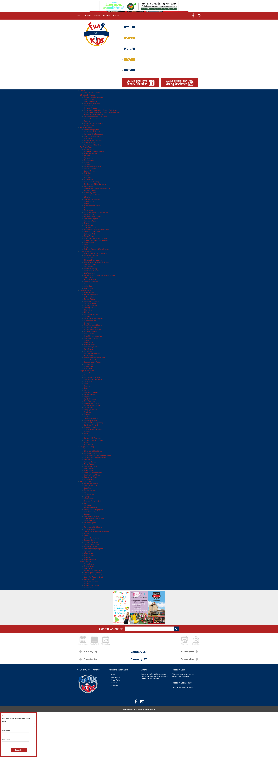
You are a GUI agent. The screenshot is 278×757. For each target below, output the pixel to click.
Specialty (87, 431)
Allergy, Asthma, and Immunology (95, 253)
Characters (88, 310)
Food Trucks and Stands (92, 329)
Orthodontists (88, 277)
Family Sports (89, 499)
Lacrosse (87, 514)
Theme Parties (89, 366)
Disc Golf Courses (90, 169)
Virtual (86, 442)
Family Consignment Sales (93, 570)
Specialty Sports (89, 540)
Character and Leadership (93, 379)
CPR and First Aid (90, 264)
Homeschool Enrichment (92, 405)
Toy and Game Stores (91, 479)
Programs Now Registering (93, 423)
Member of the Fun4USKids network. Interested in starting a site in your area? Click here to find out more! (154, 676)
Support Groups (89, 143)
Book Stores (88, 449)
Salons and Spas (90, 221)
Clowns (86, 312)
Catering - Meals (90, 308)
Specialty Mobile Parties (92, 362)
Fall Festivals (88, 568)
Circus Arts (88, 381)
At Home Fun (88, 158)
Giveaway (116, 16)
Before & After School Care (93, 97)
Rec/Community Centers (92, 216)
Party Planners (89, 349)
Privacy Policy (115, 680)
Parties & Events (85, 290)
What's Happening (86, 562)
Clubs (86, 384)
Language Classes (90, 410)
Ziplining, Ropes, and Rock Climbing (96, 249)
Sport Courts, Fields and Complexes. (96, 229)
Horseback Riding (90, 512)
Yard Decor (88, 368)
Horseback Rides (90, 190)
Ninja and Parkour (90, 520)
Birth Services (89, 258)
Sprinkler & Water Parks (92, 232)
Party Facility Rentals (91, 347)
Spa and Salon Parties (91, 360)
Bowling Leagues (90, 490)
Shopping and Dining (87, 447)
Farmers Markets (90, 462)
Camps (82, 90)
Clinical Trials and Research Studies (96, 262)
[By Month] (83, 640)
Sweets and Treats (90, 477)
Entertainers (88, 323)
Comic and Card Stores (92, 453)
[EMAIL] (196, 640)
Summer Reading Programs (93, 440)
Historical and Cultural (91, 403)
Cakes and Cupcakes (91, 301)
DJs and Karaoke (90, 321)
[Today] (106, 640)
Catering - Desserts (91, 305)
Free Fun (87, 177)
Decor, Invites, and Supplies (93, 318)
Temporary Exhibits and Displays (95, 238)
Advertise (106, 16)
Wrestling (87, 557)
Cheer (86, 492)
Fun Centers (88, 179)
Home (79, 16)
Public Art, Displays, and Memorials (96, 212)
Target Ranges (89, 236)
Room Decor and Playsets (93, 473)
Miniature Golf (89, 201)
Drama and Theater (91, 392)
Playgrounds (88, 210)
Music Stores (88, 470)
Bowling (86, 162)
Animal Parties (89, 292)
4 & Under (87, 373)
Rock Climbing (89, 525)
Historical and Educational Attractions (97, 188)
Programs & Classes (87, 371)
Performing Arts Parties (92, 353)
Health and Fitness (90, 507)
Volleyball (87, 551)
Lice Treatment (89, 273)
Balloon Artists (89, 297)
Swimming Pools (89, 234)
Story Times (88, 436)
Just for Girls (88, 407)
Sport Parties (88, 364)
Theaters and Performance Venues (96, 240)
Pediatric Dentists (90, 279)
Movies (86, 203)
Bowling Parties (89, 299)
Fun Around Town (86, 147)
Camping (87, 164)
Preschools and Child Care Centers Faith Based (100, 110)
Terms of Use (115, 677)
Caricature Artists (90, 303)
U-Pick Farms (88, 588)
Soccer (86, 533)
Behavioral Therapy (91, 255)
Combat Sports (89, 494)
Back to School (89, 566)
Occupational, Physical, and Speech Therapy (99, 275)
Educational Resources (92, 103)
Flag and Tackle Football (92, 501)
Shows (86, 583)
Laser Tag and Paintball (92, 195)
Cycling (86, 496)
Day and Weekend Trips (92, 166)
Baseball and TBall (90, 486)
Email (4, 721)
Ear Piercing (88, 460)
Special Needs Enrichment (93, 429)
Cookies (87, 316)
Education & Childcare (87, 95)
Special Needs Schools (92, 119)
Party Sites (88, 351)
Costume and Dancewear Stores (95, 457)
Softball (86, 536)
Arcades (87, 156)
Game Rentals (89, 334)
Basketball (87, 488)
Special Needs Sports (91, 538)
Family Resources (86, 127)
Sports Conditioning (91, 542)
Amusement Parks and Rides (94, 151)
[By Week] (94, 640)
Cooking (87, 386)
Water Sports (88, 553)
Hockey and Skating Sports (93, 510)
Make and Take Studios (92, 199)
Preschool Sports (90, 523)
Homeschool (88, 106)
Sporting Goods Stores (92, 475)
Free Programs (89, 401)
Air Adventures (89, 149)
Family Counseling (90, 268)
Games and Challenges (92, 182)
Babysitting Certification (92, 377)
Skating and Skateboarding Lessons (96, 531)
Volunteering (88, 444)
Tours (86, 245)
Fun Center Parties (90, 331)
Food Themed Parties (91, 327)
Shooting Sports (89, 529)
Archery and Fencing (91, 483)
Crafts (86, 388)
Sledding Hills (88, 225)
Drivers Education (90, 394)
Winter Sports (88, 555)
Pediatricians (88, 284)
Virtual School (89, 125)
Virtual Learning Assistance (93, 123)
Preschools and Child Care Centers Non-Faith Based (102, 112)
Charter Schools (89, 99)
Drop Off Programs (90, 101)
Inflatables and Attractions (93, 336)
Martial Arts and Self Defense (94, 518)
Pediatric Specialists (91, 282)
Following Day (187, 651)
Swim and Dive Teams (91, 544)
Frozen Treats (89, 464)
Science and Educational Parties (95, 358)
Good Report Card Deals (92, 572)
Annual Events (89, 564)
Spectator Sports (90, 227)
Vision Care (88, 286)
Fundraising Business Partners (94, 132)
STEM (86, 434)
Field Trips (87, 173)
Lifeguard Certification (91, 516)
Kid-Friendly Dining (90, 466)
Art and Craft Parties (91, 295)
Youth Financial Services (92, 145)
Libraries (87, 197)
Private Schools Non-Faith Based (95, 117)
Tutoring (87, 121)
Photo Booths (88, 355)
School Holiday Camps (92, 93)
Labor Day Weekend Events (93, 577)
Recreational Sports (91, 219)
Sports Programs (85, 481)
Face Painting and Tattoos (93, 325)
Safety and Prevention (91, 425)
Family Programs (90, 399)
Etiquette (87, 397)
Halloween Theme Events (93, 575)
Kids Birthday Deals (91, 338)
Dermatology (88, 266)
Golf (85, 503)
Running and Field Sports (93, 527)
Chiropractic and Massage (93, 260)
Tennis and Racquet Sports (93, 549)
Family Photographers (91, 130)
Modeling (87, 414)
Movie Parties (88, 342)
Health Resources (86, 251)
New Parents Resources (92, 136)
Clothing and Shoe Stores (93, 451)
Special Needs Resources (93, 140)
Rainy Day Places (90, 214)
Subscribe (18, 750)
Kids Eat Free (88, 468)
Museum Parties (89, 344)
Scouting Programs (90, 427)
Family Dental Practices (92, 271)
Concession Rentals (91, 314)
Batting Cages (89, 160)
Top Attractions (89, 242)
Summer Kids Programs (92, 438)
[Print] (184, 640)
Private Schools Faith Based (93, 114)
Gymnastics (88, 505)
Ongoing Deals (89, 579)
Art (85, 375)
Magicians (87, 340)
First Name (6, 731)
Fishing (86, 175)
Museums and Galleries (92, 206)
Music (86, 416)
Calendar (88, 16)
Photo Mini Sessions (91, 581)
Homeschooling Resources (93, 134)
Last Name (6, 740)
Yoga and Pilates (90, 559)
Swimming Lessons (90, 546)
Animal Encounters (90, 153)
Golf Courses (88, 186)
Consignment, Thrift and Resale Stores (97, 455)
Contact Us (114, 685)
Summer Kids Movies (91, 585)
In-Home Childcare (90, 108)
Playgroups (88, 138)
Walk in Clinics (89, 288)
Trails (86, 247)
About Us (114, 683)
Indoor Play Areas (90, 193)
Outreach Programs (91, 418)
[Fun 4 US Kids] (96, 34)
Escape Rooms (89, 171)
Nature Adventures (90, 208)
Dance (86, 390)
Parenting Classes (90, 420)
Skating (86, 223)
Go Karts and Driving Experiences (95, 184)
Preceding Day (90, 651)
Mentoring (87, 412)
